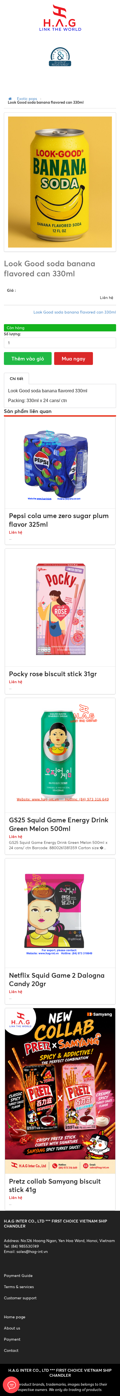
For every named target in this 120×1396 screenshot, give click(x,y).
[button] (106, 121)
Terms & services (19, 1286)
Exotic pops (27, 99)
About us (12, 1328)
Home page (14, 1316)
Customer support (20, 1297)
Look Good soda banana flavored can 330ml (74, 312)
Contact (11, 1350)
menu (21, 79)
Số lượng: (12, 334)
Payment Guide (18, 1275)
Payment (12, 1339)
